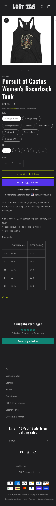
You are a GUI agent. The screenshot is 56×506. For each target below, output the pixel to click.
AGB (25, 499)
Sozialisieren (11, 396)
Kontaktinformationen (46, 499)
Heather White (12, 138)
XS (6, 150)
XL (43, 150)
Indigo (30, 126)
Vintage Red (10, 132)
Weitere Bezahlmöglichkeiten (28, 190)
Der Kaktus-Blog (13, 376)
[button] (6, 6)
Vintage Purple (13, 126)
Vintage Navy (31, 118)
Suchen (9, 369)
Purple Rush (44, 125)
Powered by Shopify (28, 494)
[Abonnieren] (46, 440)
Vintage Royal (30, 132)
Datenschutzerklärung (13, 499)
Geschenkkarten (12, 409)
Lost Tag (17, 494)
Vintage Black (11, 118)
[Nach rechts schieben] (34, 70)
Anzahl (4, 157)
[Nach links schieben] (21, 70)
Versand (13, 108)
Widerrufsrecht (43, 495)
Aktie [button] (8, 297)
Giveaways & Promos (15, 416)
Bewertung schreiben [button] (28, 341)
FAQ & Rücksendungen (15, 403)
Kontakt (9, 389)
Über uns (9, 382)
